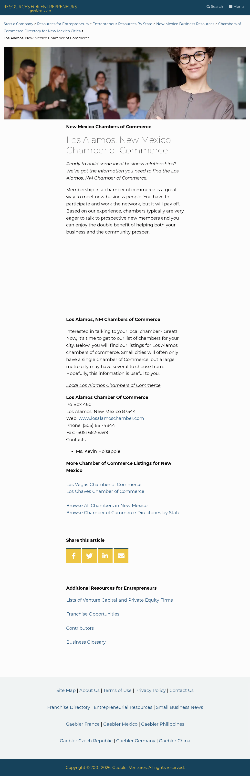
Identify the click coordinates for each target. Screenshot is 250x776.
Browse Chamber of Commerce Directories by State (123, 512)
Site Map (66, 690)
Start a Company (18, 24)
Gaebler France (83, 724)
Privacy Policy (150, 690)
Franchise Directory (68, 707)
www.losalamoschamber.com (111, 418)
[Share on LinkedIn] (105, 555)
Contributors (80, 628)
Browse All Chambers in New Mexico (106, 505)
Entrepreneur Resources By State (122, 24)
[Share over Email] (121, 555)
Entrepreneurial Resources (123, 707)
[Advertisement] (117, 275)
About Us (89, 690)
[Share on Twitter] (89, 555)
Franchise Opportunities (92, 614)
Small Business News (179, 707)
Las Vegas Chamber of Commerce (104, 484)
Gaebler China (174, 741)
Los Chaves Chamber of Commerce (105, 491)
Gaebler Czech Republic (86, 741)
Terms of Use (117, 690)
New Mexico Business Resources (185, 24)
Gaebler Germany (135, 741)
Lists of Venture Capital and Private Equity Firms (119, 600)
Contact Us (181, 690)
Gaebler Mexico (120, 724)
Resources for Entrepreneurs (63, 24)
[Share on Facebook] (73, 555)
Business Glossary (86, 642)
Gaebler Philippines (162, 724)
